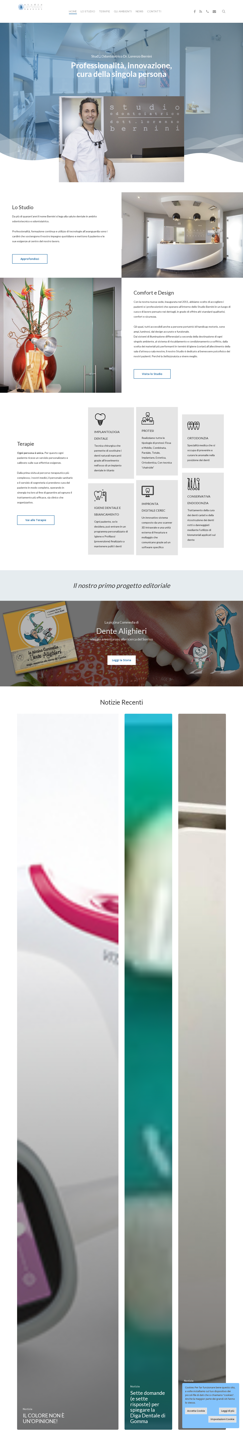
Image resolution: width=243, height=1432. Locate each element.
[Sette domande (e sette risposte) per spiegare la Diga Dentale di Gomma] (148, 1072)
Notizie (27, 1409)
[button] (29, 259)
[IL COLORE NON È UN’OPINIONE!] (67, 1072)
